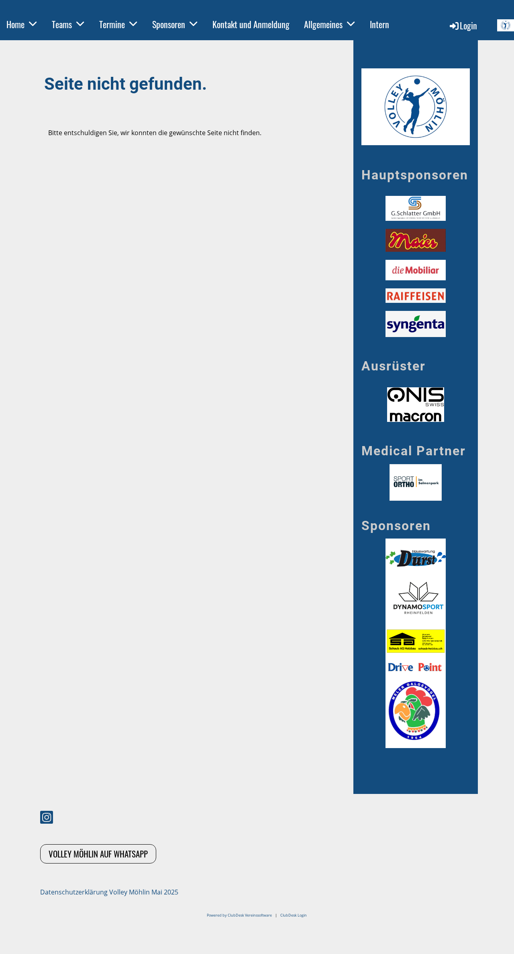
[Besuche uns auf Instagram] (46, 818)
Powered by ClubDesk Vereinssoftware (239, 915)
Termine (112, 24)
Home (15, 24)
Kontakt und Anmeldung (251, 24)
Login (468, 25)
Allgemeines (323, 24)
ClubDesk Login (293, 915)
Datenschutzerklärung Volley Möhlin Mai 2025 (109, 892)
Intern (379, 24)
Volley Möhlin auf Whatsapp (98, 853)
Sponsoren (168, 24)
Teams (62, 24)
